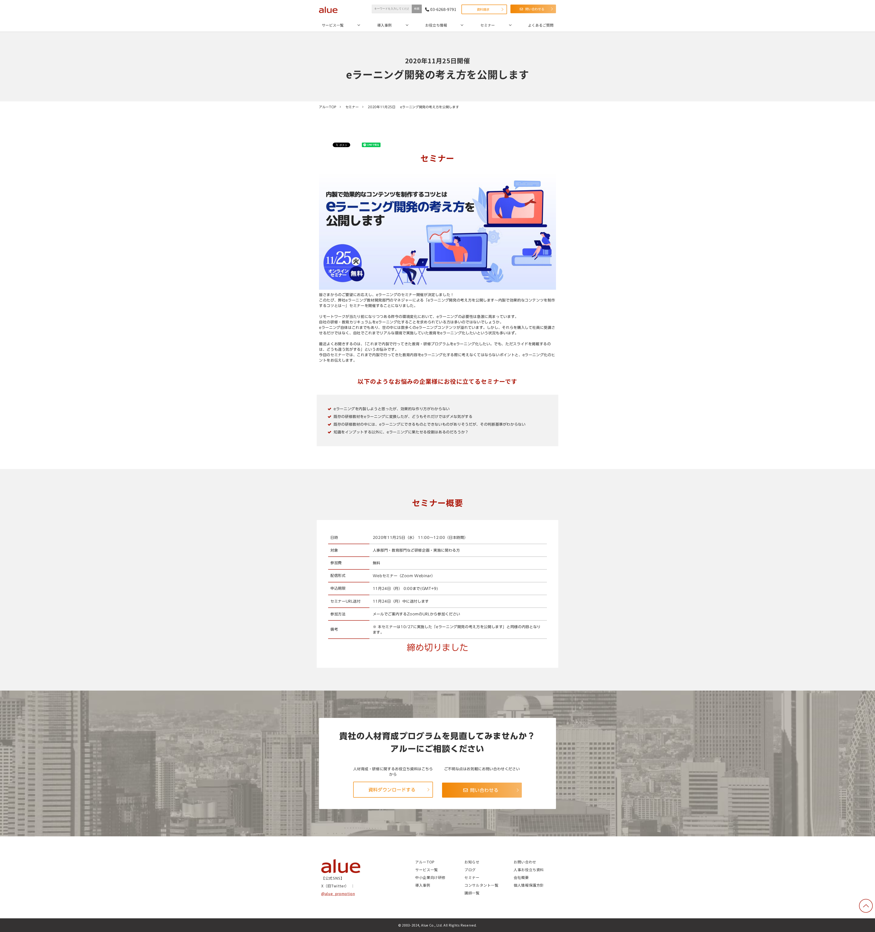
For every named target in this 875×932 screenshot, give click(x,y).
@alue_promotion (338, 893)
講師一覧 (472, 893)
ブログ (470, 869)
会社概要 (521, 877)
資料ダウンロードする (391, 789)
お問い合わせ (525, 862)
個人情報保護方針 (529, 885)
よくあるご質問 (540, 25)
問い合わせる (534, 9)
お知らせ (472, 862)
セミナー (487, 25)
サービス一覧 (333, 25)
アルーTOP (327, 107)
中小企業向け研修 (430, 877)
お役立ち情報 (436, 25)
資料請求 (483, 9)
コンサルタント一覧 (481, 885)
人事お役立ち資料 (529, 869)
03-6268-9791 (443, 9)
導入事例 (384, 25)
